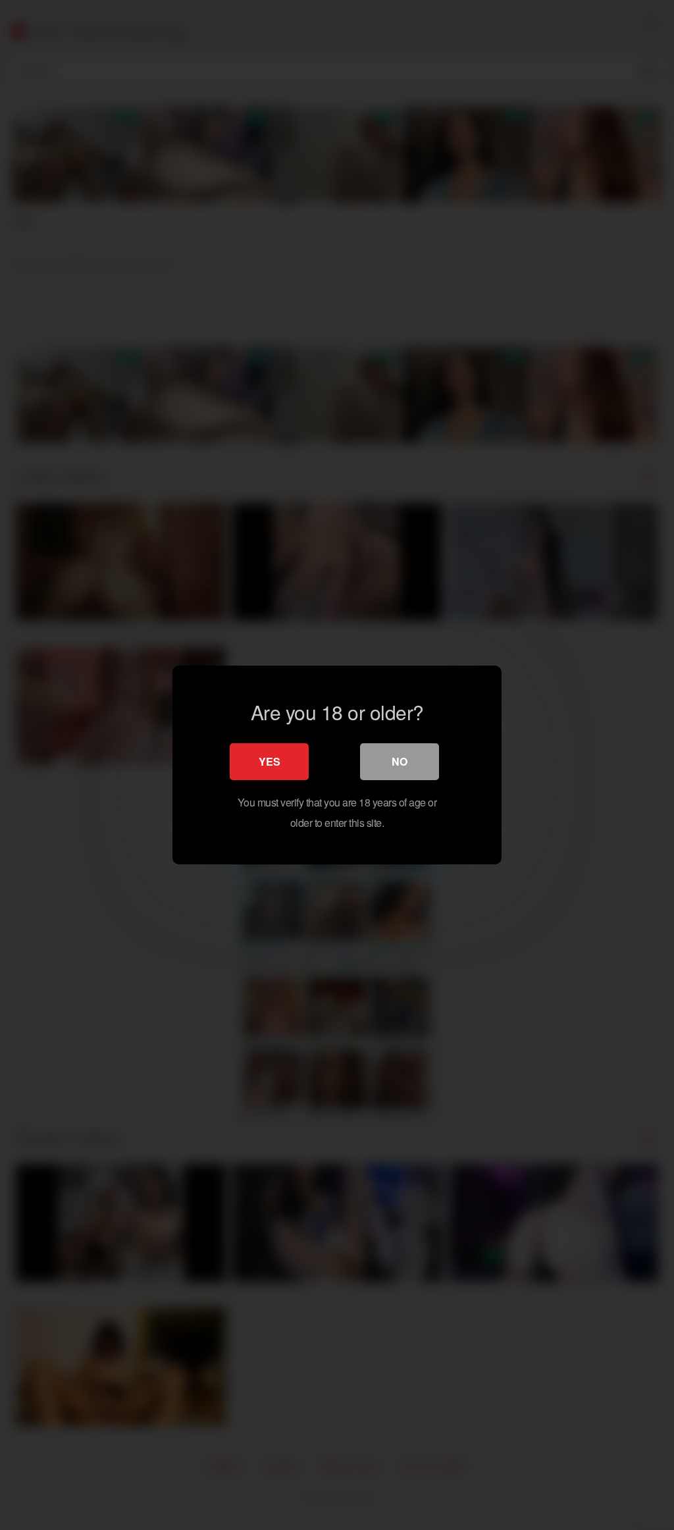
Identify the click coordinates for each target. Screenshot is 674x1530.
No (399, 761)
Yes (269, 761)
